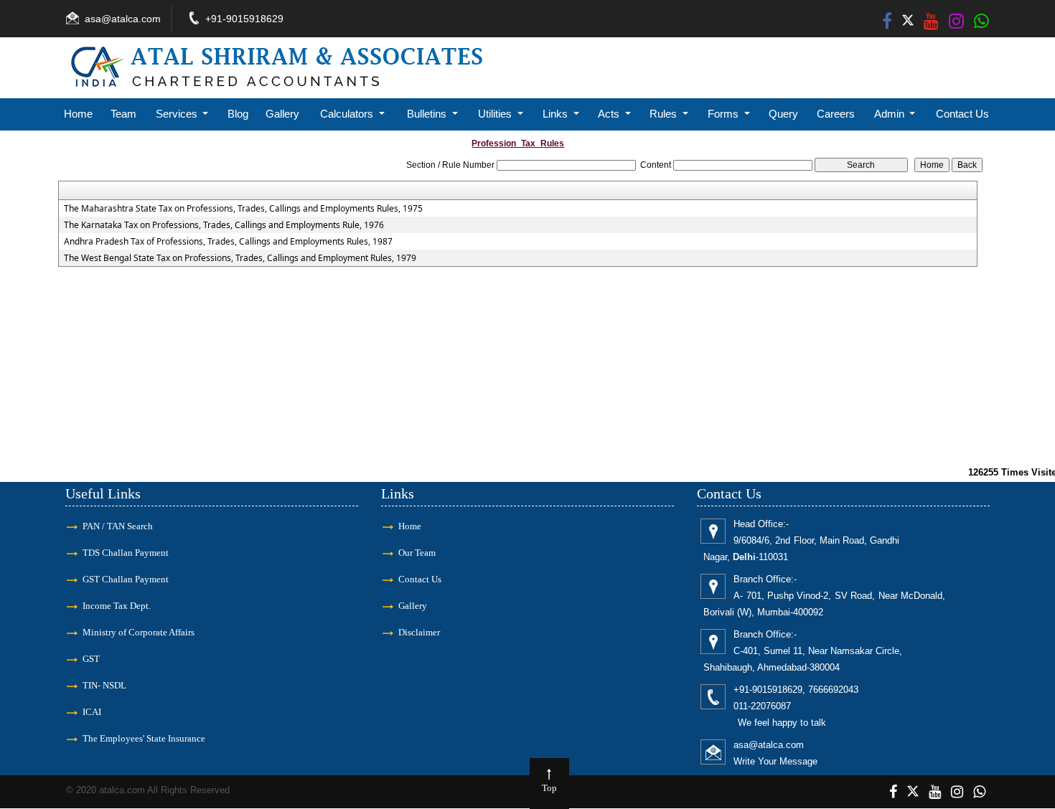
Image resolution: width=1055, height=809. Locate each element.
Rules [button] (665, 114)
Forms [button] (724, 114)
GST (91, 658)
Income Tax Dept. (117, 605)
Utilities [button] (496, 114)
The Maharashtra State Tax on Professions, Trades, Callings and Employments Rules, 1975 (243, 208)
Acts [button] (610, 114)
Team (123, 114)
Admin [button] (890, 114)
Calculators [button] (348, 114)
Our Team (417, 552)
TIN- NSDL (104, 685)
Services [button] (178, 114)
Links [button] (557, 114)
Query (783, 114)
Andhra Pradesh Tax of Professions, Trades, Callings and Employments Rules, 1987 (228, 241)
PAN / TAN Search (118, 526)
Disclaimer (419, 632)
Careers (836, 114)
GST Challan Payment (126, 579)
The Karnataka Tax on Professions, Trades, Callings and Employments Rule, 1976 (224, 225)
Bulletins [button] (428, 114)
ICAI (92, 711)
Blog (238, 114)
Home (78, 114)
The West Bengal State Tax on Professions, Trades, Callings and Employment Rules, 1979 (240, 258)
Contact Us (962, 114)
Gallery (282, 114)
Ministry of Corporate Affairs (138, 632)
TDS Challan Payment (126, 552)
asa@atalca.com (123, 18)
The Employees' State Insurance (144, 738)
